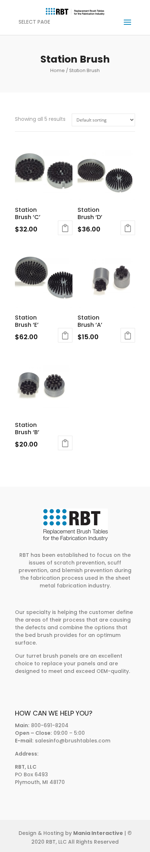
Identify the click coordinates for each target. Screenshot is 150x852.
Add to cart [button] (65, 228)
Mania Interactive (98, 833)
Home (57, 70)
